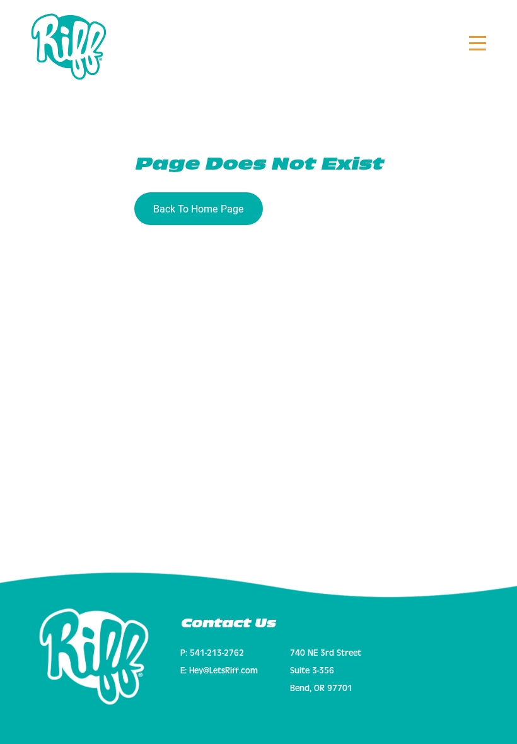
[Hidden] (477, 44)
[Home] (94, 656)
